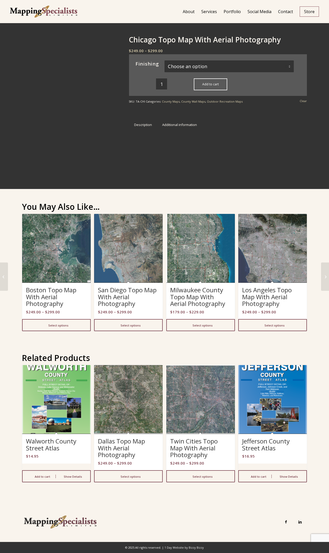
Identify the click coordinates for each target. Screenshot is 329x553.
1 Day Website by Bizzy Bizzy (184, 547)
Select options (58, 325)
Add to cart (210, 84)
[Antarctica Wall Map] (4, 276)
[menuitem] (188, 11)
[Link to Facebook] (286, 522)
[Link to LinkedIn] (300, 522)
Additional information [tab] (179, 124)
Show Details (72, 476)
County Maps (171, 101)
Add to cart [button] (42, 476)
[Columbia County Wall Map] (325, 276)
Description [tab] (143, 124)
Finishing (147, 64)
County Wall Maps (193, 101)
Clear (303, 100)
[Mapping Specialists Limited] (43, 11)
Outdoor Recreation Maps (225, 101)
